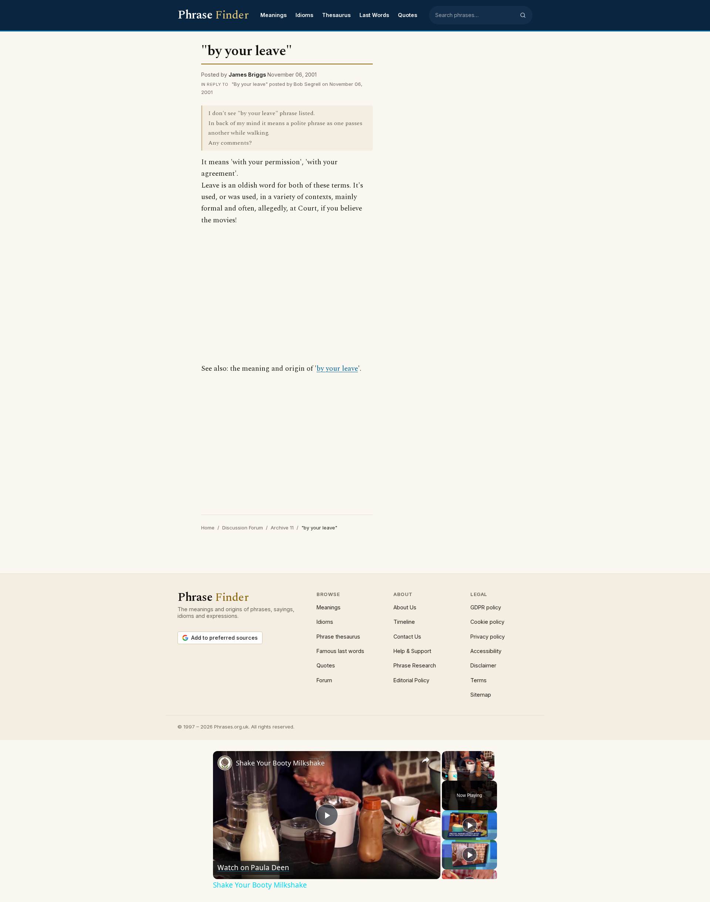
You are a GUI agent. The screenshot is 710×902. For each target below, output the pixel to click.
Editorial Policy (411, 680)
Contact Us (407, 636)
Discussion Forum (242, 528)
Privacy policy (487, 636)
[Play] (446, 776)
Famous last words (340, 651)
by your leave (337, 368)
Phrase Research (414, 665)
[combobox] (475, 15)
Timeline (404, 622)
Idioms (304, 15)
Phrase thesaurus (338, 636)
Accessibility (485, 651)
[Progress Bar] (468, 771)
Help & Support (412, 651)
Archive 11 (282, 528)
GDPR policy (485, 607)
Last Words (374, 15)
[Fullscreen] (490, 776)
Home (207, 528)
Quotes (407, 15)
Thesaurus (336, 15)
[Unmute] (455, 776)
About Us (404, 607)
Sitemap (480, 694)
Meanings (273, 15)
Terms (478, 680)
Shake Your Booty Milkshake (280, 762)
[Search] (523, 15)
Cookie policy (487, 622)
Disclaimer (483, 665)
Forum (324, 680)
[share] (425, 760)
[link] (224, 762)
